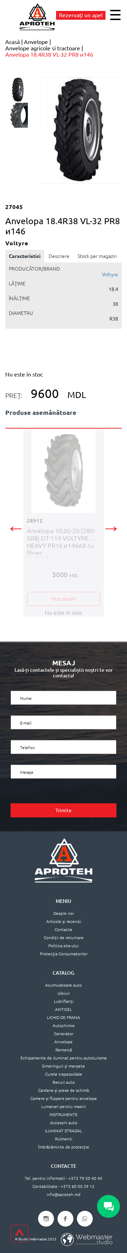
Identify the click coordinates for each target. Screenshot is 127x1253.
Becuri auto (64, 1082)
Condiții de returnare (64, 937)
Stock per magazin (97, 256)
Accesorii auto (63, 1122)
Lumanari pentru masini (63, 1106)
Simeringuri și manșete (63, 1066)
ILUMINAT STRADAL (63, 1130)
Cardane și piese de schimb (63, 1090)
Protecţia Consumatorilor (63, 953)
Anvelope (63, 1041)
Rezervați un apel (81, 15)
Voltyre (110, 274)
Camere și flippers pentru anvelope (63, 1098)
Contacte (63, 929)
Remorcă (63, 1050)
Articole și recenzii (63, 921)
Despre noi (63, 913)
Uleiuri (64, 993)
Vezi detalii (63, 599)
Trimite (63, 810)
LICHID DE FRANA (63, 1017)
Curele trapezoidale (63, 1074)
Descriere (59, 256)
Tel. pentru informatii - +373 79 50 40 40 (63, 1178)
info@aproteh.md (63, 1194)
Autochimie (64, 1025)
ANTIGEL (63, 1009)
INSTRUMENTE (63, 1114)
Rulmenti (63, 1139)
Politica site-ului (63, 945)
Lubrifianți (63, 1001)
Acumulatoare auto (63, 985)
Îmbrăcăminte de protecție (63, 1147)
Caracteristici (25, 256)
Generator (63, 1033)
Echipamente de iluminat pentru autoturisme (63, 1058)
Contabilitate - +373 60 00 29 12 (63, 1186)
